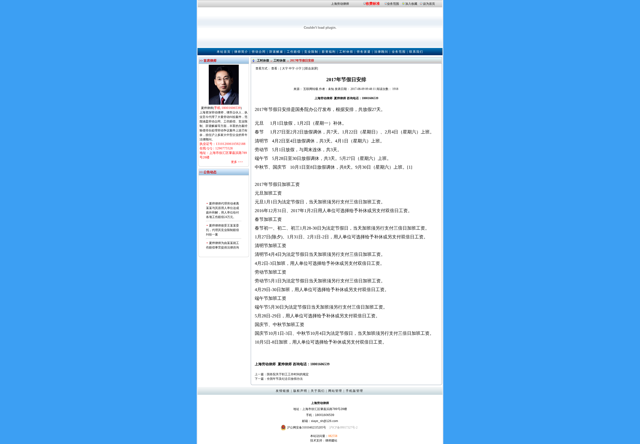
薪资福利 (329, 51)
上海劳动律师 (340, 3)
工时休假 (346, 51)
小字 (299, 68)
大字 (285, 68)
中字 (292, 68)
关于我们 (318, 391)
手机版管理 (354, 391)
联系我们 (416, 51)
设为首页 (429, 3)
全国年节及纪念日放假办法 (285, 379)
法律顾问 (381, 51)
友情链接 (283, 391)
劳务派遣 (364, 51)
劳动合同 (259, 51)
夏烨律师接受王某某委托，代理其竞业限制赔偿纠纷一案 (222, 226)
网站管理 (335, 391)
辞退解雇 (276, 51)
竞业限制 (311, 51)
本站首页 (224, 51)
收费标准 (373, 3)
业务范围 (393, 3)
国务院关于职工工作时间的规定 (288, 374)
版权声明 (300, 391)
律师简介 (241, 51)
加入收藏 (411, 3)
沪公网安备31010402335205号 (306, 427)
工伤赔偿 (294, 51)
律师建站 (331, 440)
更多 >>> (237, 162)
